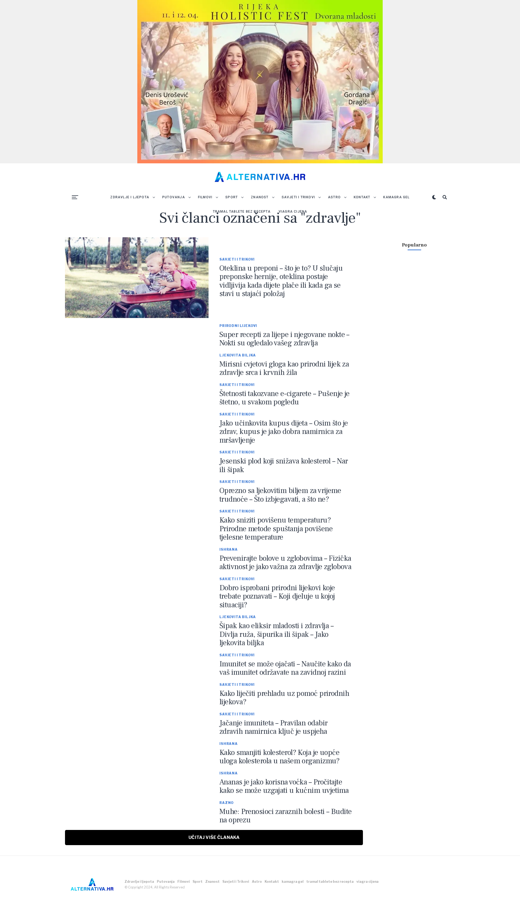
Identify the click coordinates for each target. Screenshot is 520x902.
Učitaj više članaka (213, 837)
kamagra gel (396, 197)
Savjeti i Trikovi (298, 197)
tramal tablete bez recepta (242, 211)
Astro (334, 197)
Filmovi (205, 197)
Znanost (259, 197)
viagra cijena (293, 211)
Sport (231, 197)
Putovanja (173, 197)
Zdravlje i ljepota (129, 197)
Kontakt (362, 197)
